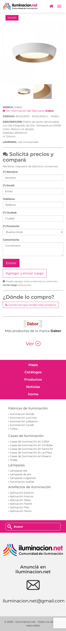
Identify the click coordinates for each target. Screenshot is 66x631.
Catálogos (33, 372)
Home (33, 394)
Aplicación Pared (21, 503)
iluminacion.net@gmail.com (34, 600)
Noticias (33, 387)
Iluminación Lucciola (23, 417)
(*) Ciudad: (10, 212)
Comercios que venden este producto (32, 305)
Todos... (14, 428)
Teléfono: (9, 199)
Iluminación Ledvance (24, 421)
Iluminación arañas (22, 481)
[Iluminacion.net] (20, 6)
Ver (33, 343)
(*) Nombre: (10, 172)
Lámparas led (18, 470)
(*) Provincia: (11, 226)
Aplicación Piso (20, 507)
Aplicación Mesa (20, 500)
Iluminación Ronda (22, 414)
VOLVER (12, 17)
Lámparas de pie (20, 474)
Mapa (33, 365)
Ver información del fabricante (29, 110)
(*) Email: (9, 185)
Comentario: (11, 239)
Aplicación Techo (21, 511)
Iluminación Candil (22, 425)
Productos (33, 379)
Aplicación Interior (22, 496)
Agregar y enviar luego (24, 273)
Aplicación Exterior (22, 492)
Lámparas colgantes (23, 478)
